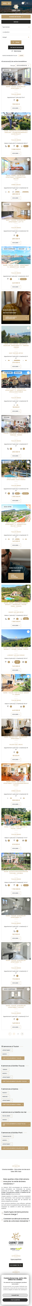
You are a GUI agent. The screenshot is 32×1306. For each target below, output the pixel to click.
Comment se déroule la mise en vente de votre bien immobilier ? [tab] (16, 1219)
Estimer (16, 22)
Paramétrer (15, 1295)
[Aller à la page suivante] (22, 1034)
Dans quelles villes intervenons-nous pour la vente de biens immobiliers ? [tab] (16, 1181)
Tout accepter (15, 1300)
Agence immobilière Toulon (9, 55)
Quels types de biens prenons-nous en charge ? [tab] (16, 1213)
